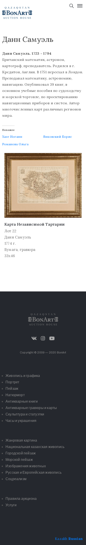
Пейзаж (12, 388)
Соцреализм (16, 479)
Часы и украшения (21, 421)
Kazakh (61, 538)
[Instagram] (43, 338)
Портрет (12, 382)
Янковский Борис (57, 137)
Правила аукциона (21, 498)
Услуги (11, 505)
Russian (75, 538)
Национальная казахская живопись (35, 447)
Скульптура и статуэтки (25, 414)
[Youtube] (52, 338)
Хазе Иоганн (12, 137)
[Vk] (34, 338)
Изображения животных (26, 466)
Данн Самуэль (17, 237)
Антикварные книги (22, 401)
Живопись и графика (23, 376)
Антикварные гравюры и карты (31, 408)
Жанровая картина (21, 440)
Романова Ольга (15, 144)
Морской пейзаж (19, 460)
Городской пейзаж (21, 453)
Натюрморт (15, 395)
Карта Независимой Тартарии (34, 224)
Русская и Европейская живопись (34, 472)
